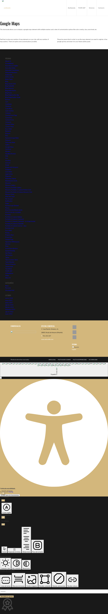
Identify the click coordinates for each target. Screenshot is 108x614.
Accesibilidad (9, 63)
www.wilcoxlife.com (47, 339)
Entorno (7, 133)
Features (8, 140)
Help (6, 156)
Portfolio (8, 214)
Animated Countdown (12, 70)
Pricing (7, 233)
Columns (8, 113)
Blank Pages (9, 79)
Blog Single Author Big (12, 95)
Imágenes (8, 169)
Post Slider (8, 230)
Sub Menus (8, 253)
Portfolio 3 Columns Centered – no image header (20, 221)
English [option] (74, 349)
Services (7, 244)
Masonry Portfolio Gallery (13, 187)
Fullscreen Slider (10, 142)
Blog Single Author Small (12, 97)
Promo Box (8, 237)
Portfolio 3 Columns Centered (14, 219)
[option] (84, 349)
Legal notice (9, 174)
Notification (8, 201)
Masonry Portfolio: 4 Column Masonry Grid (18, 192)
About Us (8, 61)
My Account (9, 199)
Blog (6, 81)
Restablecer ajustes (7, 596)
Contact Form (9, 120)
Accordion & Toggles (11, 65)
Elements (8, 131)
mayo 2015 (8, 300)
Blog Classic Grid (10, 84)
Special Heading (10, 251)
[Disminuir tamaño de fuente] (3, 500)
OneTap (10, 492)
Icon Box (8, 160)
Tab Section (8, 255)
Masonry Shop (9, 194)
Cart (6, 102)
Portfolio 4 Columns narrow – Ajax (15, 226)
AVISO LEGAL (9, 77)
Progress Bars (9, 235)
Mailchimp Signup (10, 178)
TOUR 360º (8, 271)
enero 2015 (9, 302)
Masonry (8, 183)
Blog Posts (8, 93)
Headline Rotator (10, 154)
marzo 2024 (9, 298)
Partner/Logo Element (12, 205)
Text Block (8, 269)
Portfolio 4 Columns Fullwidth (14, 223)
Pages (7, 203)
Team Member (9, 262)
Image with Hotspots (11, 167)
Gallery (7, 144)
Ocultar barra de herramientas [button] (10, 495)
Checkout (8, 106)
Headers (7, 151)
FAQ (6, 135)
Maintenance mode (11, 181)
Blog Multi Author (10, 90)
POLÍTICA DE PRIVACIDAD (13, 210)
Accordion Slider (10, 68)
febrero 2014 (9, 307)
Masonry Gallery (10, 185)
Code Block (8, 108)
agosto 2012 (9, 312)
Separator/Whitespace (12, 242)
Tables (7, 257)
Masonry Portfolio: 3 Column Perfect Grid (18, 190)
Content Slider (9, 124)
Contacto (8, 122)
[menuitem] (71, 8)
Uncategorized (9, 290)
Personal (8, 288)
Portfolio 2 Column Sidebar (13, 217)
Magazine (8, 176)
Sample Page (9, 239)
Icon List (7, 163)
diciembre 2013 (10, 309)
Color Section (9, 111)
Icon (6, 158)
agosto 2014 (9, 305)
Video (7, 275)
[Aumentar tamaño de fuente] (3, 493)
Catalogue (8, 104)
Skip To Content (5, 588)
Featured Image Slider (12, 138)
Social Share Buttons (11, 248)
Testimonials (9, 266)
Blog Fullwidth (9, 86)
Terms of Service (10, 264)
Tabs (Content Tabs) (11, 260)
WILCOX (8, 278)
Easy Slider (8, 129)
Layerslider (8, 172)
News (7, 286)
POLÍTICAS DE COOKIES (13, 212)
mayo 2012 (8, 314)
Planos (7, 208)
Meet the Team (10, 196)
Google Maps (9, 147)
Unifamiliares (9, 273)
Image (7, 165)
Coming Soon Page (11, 115)
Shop (6, 246)
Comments (8, 117)
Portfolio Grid (9, 228)
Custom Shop (9, 126)
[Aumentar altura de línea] (3, 517)
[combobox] (54, 369)
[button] (1, 378)
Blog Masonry (9, 88)
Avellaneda (8, 75)
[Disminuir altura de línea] (3, 524)
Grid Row (8, 149)
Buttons (7, 99)
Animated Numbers (11, 72)
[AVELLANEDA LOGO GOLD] (6, 8)
